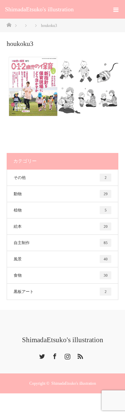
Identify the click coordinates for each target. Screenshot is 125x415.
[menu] (115, 9)
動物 (61, 194)
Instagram (67, 355)
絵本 (61, 226)
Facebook (54, 355)
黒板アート (60, 291)
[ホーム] (9, 24)
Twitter (41, 355)
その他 (60, 177)
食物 (61, 275)
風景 (61, 259)
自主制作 (61, 242)
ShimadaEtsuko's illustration (39, 9)
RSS (79, 355)
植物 (60, 210)
